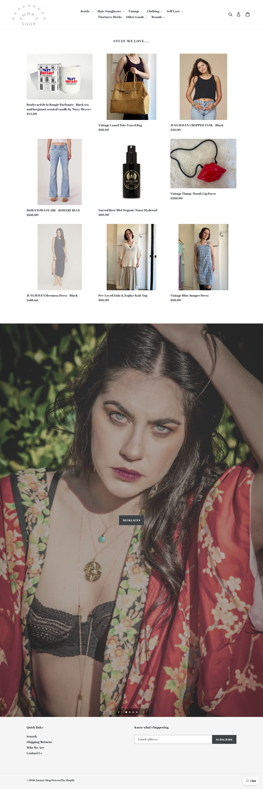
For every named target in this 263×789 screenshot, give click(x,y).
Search (32, 736)
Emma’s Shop (43, 780)
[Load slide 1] (126, 712)
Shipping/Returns (39, 742)
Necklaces (131, 520)
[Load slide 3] (133, 712)
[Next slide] (144, 712)
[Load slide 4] (137, 712)
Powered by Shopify (63, 780)
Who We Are (35, 747)
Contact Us (34, 753)
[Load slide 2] (130, 712)
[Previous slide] (119, 712)
